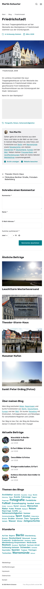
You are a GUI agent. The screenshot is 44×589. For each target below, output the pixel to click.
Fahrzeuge (26, 497)
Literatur (23, 506)
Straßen (11, 518)
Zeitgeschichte (32, 521)
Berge (30, 495)
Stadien (26, 516)
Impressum (5, 571)
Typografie (34, 518)
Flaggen (34, 497)
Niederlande (32, 542)
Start (3, 14)
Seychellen (6, 550)
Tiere (26, 518)
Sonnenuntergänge (8, 516)
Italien (34, 540)
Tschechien (6, 553)
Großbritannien (18, 540)
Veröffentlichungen (12, 155)
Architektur (7, 495)
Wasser (12, 521)
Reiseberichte (15, 147)
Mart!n (17, 132)
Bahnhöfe (17, 495)
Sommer (26, 513)
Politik (11, 509)
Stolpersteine (35, 516)
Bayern (12, 536)
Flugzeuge (5, 500)
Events (17, 497)
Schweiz (34, 547)
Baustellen (24, 495)
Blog (10, 14)
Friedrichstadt (20, 14)
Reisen (15, 123)
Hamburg (28, 540)
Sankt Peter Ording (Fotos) (18, 389)
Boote (35, 495)
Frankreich (6, 540)
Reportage (6, 511)
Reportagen (30, 406)
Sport (19, 515)
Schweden (25, 547)
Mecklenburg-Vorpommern (14, 542)
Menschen (32, 506)
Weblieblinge (9, 157)
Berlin (20, 145)
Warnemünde (31, 145)
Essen (11, 497)
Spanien (16, 550)
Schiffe (15, 511)
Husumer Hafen (11, 355)
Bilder (21, 406)
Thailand (24, 550)
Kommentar (7, 195)
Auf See (5, 536)
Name (5, 212)
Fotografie (9, 123)
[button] (36, 4)
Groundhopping (19, 503)
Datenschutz (6, 575)
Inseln (37, 503)
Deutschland (21, 150)
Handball (30, 503)
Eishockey (5, 497)
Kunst (16, 506)
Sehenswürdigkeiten (27, 123)
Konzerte (10, 506)
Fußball (6, 503)
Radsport (25, 509)
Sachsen (22, 545)
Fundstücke (31, 500)
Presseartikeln (27, 152)
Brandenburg (30, 536)
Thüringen (32, 550)
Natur (5, 508)
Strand (4, 519)
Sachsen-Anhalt (33, 545)
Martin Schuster (11, 4)
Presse (18, 508)
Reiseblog (33, 411)
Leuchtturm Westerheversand (20, 289)
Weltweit (32, 553)
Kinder (4, 506)
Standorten (8, 150)
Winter (20, 521)
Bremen (5, 538)
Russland (15, 545)
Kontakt (4, 580)
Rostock (6, 544)
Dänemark (26, 538)
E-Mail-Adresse (8, 221)
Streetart (19, 518)
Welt (6, 152)
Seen (20, 511)
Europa (30, 150)
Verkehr (5, 521)
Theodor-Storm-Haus (15, 322)
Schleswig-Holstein (14, 34)
